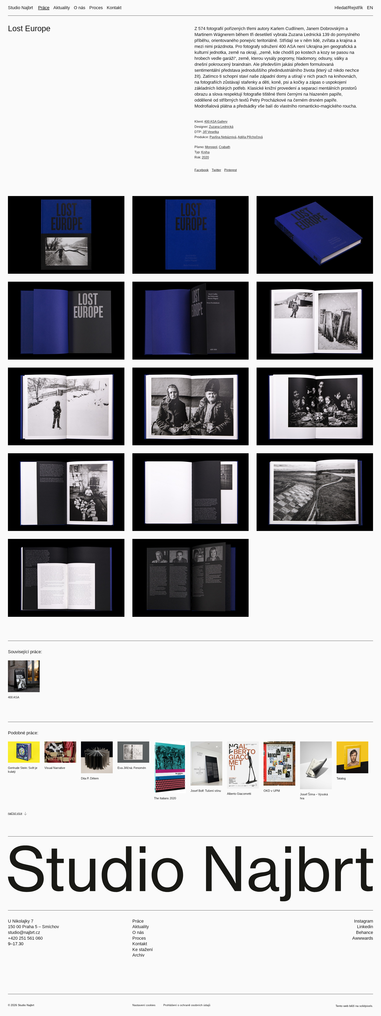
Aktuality (140, 926)
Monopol (211, 147)
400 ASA (13, 697)
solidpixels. (366, 1005)
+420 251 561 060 (25, 938)
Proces (139, 938)
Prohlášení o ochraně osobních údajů (186, 1005)
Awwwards (362, 938)
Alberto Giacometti (239, 793)
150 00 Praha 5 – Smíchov (33, 926)
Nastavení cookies (143, 1005)
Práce (138, 921)
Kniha (205, 152)
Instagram (363, 921)
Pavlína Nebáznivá (223, 137)
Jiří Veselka (211, 132)
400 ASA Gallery (215, 121)
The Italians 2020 (165, 798)
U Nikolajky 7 (20, 921)
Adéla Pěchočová (250, 137)
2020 (205, 157)
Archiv (138, 955)
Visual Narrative (54, 768)
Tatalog (341, 778)
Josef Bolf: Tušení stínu (205, 790)
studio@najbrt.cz (24, 932)
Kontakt (139, 943)
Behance (364, 932)
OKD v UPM (272, 790)
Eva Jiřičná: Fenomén (131, 768)
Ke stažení (142, 949)
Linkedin (365, 926)
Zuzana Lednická (221, 126)
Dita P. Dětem (90, 778)
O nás (138, 932)
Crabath (224, 147)
